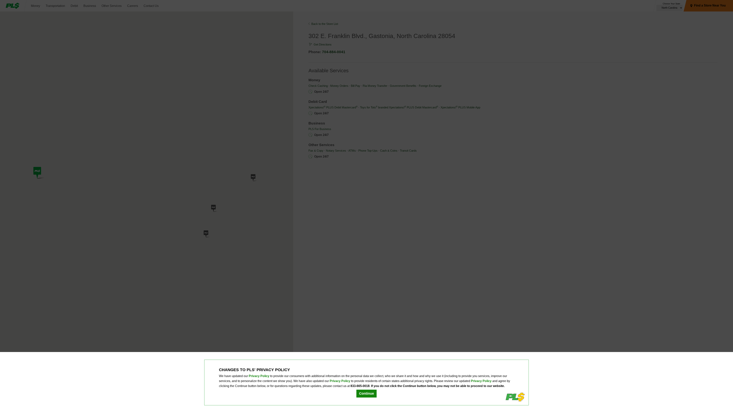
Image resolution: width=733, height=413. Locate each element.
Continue (366, 393)
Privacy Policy (259, 376)
